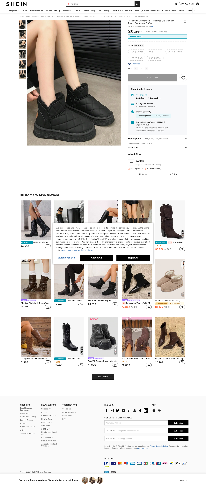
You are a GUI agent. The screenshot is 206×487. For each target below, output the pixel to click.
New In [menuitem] (24, 11)
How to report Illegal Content (49, 433)
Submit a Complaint (27, 434)
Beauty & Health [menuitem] (169, 11)
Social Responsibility (28, 417)
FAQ (64, 419)
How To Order (46, 419)
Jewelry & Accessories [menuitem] (150, 11)
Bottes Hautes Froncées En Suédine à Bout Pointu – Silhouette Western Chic (170, 242)
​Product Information (48, 441)
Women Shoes (37, 16)
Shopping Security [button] (143, 112)
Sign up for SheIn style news (118, 418)
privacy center (142, 448)
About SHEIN (25, 413)
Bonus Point (67, 416)
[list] (126, 410)
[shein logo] (16, 4)
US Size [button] (137, 45)
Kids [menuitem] (137, 11)
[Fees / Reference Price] (140, 32)
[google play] (159, 412)
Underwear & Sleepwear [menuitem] (122, 11)
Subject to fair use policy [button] (145, 106)
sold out (152, 77)
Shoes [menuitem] (181, 11)
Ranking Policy (47, 437)
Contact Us (66, 409)
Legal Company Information (26, 409)
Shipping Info (46, 409)
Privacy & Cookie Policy (159, 446)
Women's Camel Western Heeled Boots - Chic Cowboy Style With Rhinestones (69, 358)
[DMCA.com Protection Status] (113, 472)
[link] (181, 3)
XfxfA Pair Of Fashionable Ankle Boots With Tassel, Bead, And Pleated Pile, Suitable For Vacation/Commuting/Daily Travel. (137, 358)
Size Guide (45, 426)
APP (154, 405)
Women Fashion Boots (53, 16)
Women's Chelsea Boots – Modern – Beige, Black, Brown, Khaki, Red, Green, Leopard (69, 300)
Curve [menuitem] (77, 11)
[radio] (136, 51)
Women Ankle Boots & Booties (75, 16)
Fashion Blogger (26, 420)
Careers (23, 423)
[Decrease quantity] (136, 68)
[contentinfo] (146, 465)
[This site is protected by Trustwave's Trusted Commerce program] (106, 472)
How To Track (46, 422)
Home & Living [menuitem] (89, 11)
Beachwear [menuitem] (67, 11)
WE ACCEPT (109, 458)
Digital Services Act (27, 427)
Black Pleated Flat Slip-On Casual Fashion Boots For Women (103, 300)
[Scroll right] (198, 10)
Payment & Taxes (69, 412)
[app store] (154, 412)
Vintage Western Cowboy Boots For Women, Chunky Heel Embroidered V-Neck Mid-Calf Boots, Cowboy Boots (36, 358)
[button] (192, 4)
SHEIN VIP (45, 429)
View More (103, 376)
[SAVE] (183, 77)
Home (21, 16)
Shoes (27, 16)
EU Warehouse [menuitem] (36, 11)
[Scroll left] (194, 10)
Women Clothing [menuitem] (53, 11)
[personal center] (176, 4)
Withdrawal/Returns (48, 416)
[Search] (137, 4)
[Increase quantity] (146, 68)
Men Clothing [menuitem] (103, 11)
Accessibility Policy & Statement (49, 445)
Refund (44, 412)
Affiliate (23, 430)
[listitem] (36, 227)
